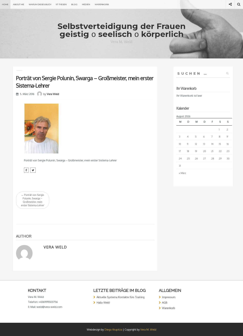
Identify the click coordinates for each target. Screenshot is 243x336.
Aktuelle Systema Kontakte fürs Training (120, 297)
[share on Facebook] (26, 170)
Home (5, 4)
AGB (164, 302)
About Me (18, 4)
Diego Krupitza (113, 329)
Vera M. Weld (148, 329)
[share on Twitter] (33, 170)
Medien (86, 4)
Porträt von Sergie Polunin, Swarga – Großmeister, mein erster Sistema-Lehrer (32, 200)
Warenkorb (102, 4)
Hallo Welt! (103, 302)
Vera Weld (53, 94)
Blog (74, 4)
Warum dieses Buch (40, 4)
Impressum (168, 297)
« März (182, 172)
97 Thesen (61, 4)
